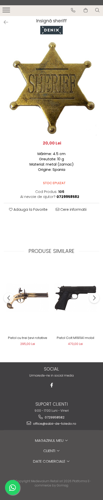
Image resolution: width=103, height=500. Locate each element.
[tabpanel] (51, 88)
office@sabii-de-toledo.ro (54, 423)
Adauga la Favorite (30, 209)
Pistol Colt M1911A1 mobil (75, 337)
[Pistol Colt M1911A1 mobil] (75, 297)
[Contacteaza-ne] (73, 10)
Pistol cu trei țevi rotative (27, 337)
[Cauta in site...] (97, 10)
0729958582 (54, 417)
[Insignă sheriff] (51, 88)
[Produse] (6, 11)
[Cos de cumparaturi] (85, 10)
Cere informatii (72, 209)
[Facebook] (51, 385)
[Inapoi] (4, 22)
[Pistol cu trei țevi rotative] (27, 297)
